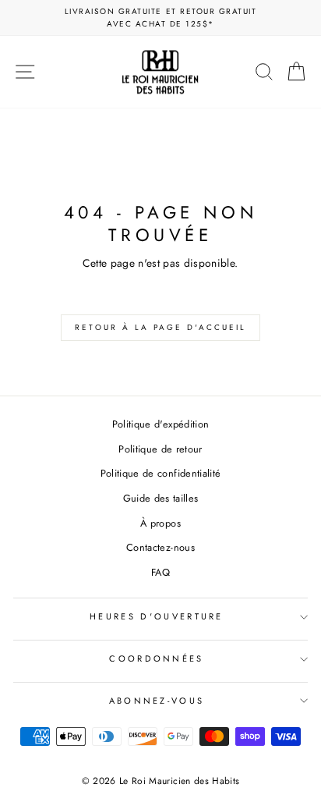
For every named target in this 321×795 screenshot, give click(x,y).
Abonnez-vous (157, 700)
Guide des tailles (161, 498)
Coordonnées (156, 658)
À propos (160, 523)
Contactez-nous (160, 547)
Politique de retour (160, 449)
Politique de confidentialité (161, 473)
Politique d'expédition (161, 424)
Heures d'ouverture (157, 616)
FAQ (160, 572)
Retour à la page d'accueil (160, 327)
